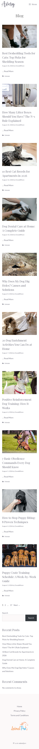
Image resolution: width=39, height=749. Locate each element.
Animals (7, 76)
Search (5, 613)
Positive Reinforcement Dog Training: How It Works (16, 404)
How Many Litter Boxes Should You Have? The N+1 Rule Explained (18, 116)
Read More (8, 71)
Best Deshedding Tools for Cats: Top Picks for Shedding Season (18, 57)
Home (19, 706)
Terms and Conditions (19, 715)
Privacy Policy (19, 711)
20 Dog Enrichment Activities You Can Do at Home (17, 344)
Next (17, 605)
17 (11, 605)
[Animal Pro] (8, 4)
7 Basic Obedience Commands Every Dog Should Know (16, 463)
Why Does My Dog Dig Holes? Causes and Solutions (16, 285)
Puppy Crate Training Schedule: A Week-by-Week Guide (19, 577)
